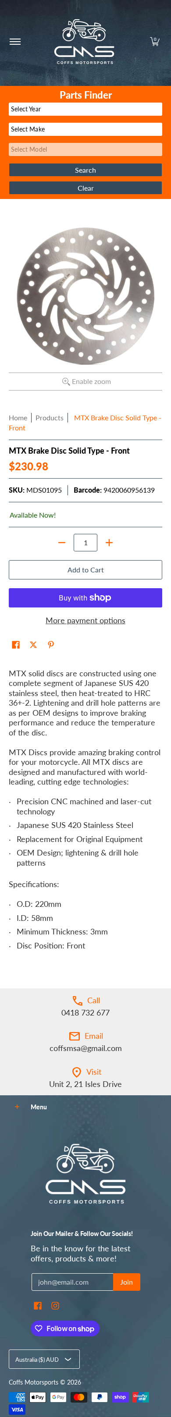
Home (18, 417)
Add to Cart (86, 569)
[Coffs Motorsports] (84, 41)
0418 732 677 (85, 1012)
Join (126, 1282)
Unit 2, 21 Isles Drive (85, 1084)
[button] (154, 41)
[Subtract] (62, 542)
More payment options (85, 620)
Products (50, 417)
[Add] (109, 542)
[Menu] (15, 41)
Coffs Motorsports (33, 1382)
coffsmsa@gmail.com (86, 1048)
